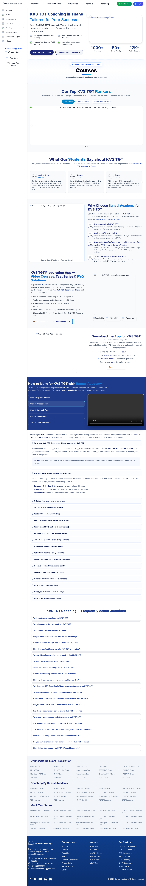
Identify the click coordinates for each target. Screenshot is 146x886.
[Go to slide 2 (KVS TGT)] (87, 146)
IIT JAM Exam (58, 766)
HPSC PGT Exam (128, 770)
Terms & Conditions (70, 860)
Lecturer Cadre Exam (83, 770)
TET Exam (33, 778)
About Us (65, 846)
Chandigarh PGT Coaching (39, 796)
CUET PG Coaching (83, 788)
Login (140, 4)
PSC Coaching (124, 856)
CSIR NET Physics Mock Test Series (132, 812)
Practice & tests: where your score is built (51, 520)
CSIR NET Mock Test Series (39, 811)
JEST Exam (95, 863)
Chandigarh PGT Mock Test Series (39, 824)
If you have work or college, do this (48, 546)
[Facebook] (30, 879)
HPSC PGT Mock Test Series (132, 817)
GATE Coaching (104, 788)
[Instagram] (35, 879)
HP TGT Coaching (59, 796)
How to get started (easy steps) (47, 598)
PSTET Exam (103, 778)
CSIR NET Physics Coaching (132, 788)
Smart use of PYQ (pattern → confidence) (51, 527)
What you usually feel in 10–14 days (49, 592)
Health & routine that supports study (49, 566)
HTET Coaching (58, 800)
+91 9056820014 (38, 866)
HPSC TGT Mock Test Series (132, 823)
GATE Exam (103, 766)
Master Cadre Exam (83, 774)
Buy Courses (125, 4)
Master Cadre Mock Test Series (84, 824)
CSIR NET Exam (35, 766)
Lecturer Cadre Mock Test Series (85, 818)
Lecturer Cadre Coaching (85, 792)
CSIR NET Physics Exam (130, 766)
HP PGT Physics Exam (61, 770)
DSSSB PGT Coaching (106, 792)
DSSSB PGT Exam (105, 770)
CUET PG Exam (81, 766)
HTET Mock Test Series (61, 829)
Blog (63, 856)
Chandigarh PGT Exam (38, 774)
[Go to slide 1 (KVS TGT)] (85, 146)
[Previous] (31, 125)
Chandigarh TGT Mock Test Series (108, 824)
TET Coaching (35, 800)
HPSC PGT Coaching (129, 792)
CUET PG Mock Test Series (85, 811)
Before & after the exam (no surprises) (50, 579)
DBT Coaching (124, 860)
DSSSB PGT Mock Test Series (107, 818)
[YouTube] (40, 879)
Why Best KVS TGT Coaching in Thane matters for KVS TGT (59, 443)
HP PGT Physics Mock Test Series (62, 818)
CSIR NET (94, 846)
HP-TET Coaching (82, 800)
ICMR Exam (95, 860)
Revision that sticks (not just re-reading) (51, 533)
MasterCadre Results (101, 101)
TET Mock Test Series (37, 829)
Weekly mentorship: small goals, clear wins (52, 559)
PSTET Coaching (105, 800)
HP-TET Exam (81, 778)
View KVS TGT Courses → (69, 52)
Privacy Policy (67, 863)
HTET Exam (57, 778)
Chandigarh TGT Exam (107, 774)
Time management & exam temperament (51, 540)
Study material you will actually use (48, 507)
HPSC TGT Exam (128, 774)
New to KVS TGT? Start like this (47, 585)
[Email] (50, 879)
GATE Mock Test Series (107, 811)
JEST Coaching (125, 866)
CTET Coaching (127, 800)
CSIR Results (68, 101)
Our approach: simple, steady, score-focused (53, 473)
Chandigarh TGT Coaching (108, 796)
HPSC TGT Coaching (129, 796)
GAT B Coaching (125, 853)
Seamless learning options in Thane (49, 572)
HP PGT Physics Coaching (62, 792)
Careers (65, 850)
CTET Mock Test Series (130, 829)
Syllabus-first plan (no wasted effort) (49, 501)
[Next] (141, 125)
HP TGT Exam (58, 774)
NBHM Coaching (125, 870)
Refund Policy (67, 866)
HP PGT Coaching (36, 792)
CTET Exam (126, 778)
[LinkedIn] (45, 879)
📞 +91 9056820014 (61, 321)
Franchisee (66, 853)
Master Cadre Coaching (84, 796)
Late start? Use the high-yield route (49, 553)
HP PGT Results (83, 101)
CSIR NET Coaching (37, 788)
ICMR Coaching (125, 863)
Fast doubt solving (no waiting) (47, 514)
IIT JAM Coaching (59, 788)
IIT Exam (93, 850)
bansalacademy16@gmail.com (43, 869)
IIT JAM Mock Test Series (62, 811)
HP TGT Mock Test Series (62, 823)
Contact (65, 870)
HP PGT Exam (35, 770)
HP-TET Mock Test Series (85, 829)
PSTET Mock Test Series (107, 829)
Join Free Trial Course (42, 52)
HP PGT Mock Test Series (39, 817)
